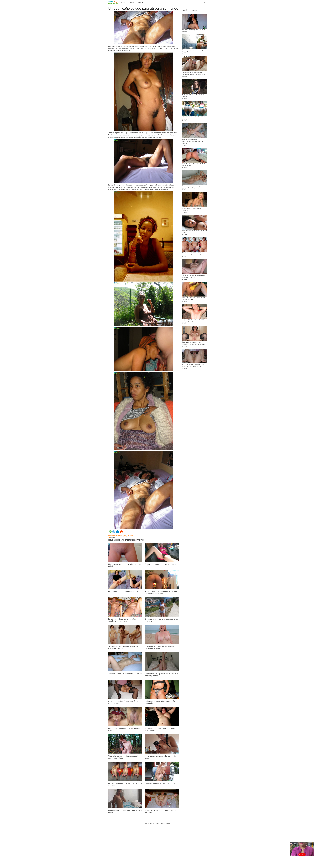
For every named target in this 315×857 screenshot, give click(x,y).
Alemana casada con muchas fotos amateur (125, 674)
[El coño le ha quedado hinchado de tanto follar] (125, 725)
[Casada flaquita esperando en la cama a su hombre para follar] (162, 670)
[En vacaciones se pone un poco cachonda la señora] (162, 615)
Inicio (123, 2)
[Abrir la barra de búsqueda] (204, 2)
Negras (123, 536)
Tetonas (130, 536)
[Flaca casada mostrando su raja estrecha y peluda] (125, 560)
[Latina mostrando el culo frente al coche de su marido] (125, 780)
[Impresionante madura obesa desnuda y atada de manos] (162, 725)
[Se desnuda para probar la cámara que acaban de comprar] (125, 643)
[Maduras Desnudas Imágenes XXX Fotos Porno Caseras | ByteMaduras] (113, 2)
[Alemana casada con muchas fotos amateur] (125, 670)
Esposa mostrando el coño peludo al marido (125, 592)
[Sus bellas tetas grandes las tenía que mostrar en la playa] (162, 643)
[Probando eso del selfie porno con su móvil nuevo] (125, 807)
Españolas (131, 2)
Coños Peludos (115, 536)
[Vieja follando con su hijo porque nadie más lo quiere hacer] (125, 752)
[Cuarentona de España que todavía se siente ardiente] (125, 697)
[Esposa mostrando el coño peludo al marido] (125, 588)
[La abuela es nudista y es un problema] (162, 780)
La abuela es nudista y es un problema (160, 783)
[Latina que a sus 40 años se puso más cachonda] (162, 697)
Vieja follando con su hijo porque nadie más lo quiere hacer (123, 757)
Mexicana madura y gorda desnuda (194, 29)
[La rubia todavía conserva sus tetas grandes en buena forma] (125, 615)
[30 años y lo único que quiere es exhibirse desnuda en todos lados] (162, 588)
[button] (110, 531)
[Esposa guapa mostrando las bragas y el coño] (162, 560)
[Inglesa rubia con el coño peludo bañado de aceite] (162, 807)
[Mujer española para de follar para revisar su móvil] (162, 752)
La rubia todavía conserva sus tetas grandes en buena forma (122, 620)
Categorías (140, 2)
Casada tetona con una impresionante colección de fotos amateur (193, 141)
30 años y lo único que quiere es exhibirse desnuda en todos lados (161, 592)
